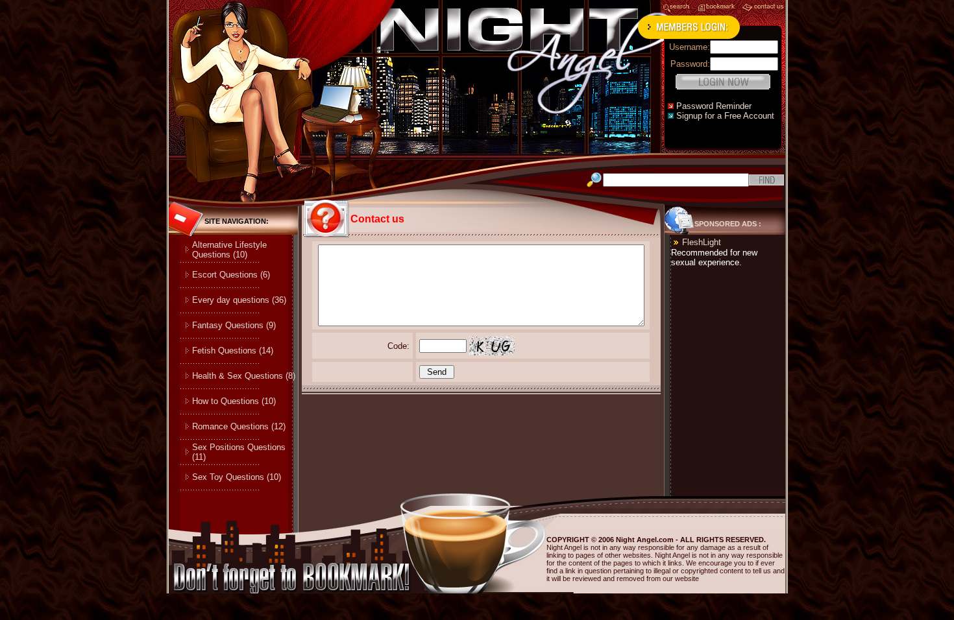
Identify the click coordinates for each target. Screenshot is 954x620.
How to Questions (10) (234, 401)
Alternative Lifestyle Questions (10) (229, 249)
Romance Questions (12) (239, 426)
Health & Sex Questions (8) (243, 376)
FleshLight (701, 242)
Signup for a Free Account (725, 116)
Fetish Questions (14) (232, 350)
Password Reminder (714, 106)
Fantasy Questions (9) (234, 325)
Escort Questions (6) (231, 275)
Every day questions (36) (239, 300)
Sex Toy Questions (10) (236, 477)
